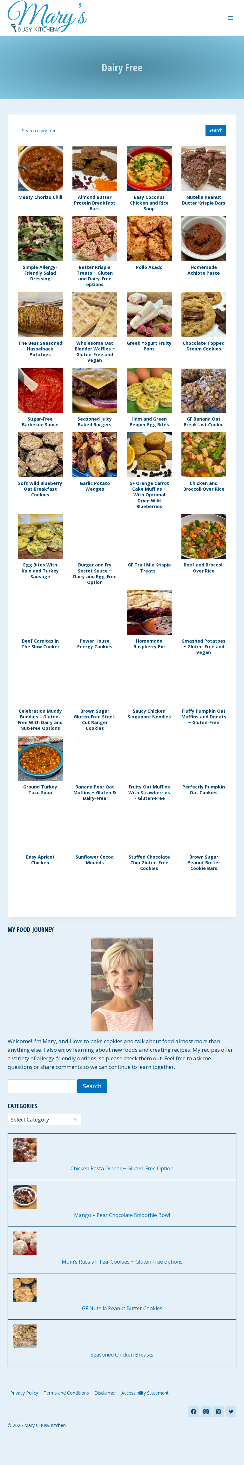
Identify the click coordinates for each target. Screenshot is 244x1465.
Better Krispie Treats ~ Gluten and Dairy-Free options (95, 276)
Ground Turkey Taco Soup (40, 789)
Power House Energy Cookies (94, 644)
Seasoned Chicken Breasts (122, 1354)
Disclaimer (105, 1393)
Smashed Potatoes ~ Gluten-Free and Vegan (204, 646)
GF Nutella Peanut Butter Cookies (122, 1308)
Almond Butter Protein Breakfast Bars (94, 203)
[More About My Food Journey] (122, 984)
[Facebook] (193, 1411)
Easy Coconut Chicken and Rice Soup (149, 203)
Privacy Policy (24, 1393)
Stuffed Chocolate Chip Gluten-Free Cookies (149, 862)
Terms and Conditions (66, 1393)
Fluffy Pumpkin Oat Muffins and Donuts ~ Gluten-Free (203, 716)
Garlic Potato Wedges (95, 486)
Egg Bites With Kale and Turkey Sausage (40, 570)
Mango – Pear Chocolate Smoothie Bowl (122, 1215)
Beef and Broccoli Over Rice (204, 567)
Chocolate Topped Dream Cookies (204, 346)
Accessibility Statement (145, 1393)
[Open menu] (230, 18)
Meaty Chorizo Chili (40, 197)
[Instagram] (206, 1411)
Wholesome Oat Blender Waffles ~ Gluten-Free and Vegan (95, 351)
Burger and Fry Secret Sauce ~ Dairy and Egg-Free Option (95, 573)
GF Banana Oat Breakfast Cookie (204, 422)
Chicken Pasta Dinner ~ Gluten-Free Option (122, 1168)
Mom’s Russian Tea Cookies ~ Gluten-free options (122, 1262)
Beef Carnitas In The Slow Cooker (40, 644)
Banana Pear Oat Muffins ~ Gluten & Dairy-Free (94, 792)
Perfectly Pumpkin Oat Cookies (203, 789)
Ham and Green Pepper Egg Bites (149, 422)
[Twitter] (231, 1411)
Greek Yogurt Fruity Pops (149, 346)
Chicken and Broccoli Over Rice (203, 486)
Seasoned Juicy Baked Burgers (95, 422)
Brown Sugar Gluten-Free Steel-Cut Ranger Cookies (95, 719)
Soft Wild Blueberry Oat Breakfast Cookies (40, 489)
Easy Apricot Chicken (40, 860)
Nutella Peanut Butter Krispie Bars (203, 200)
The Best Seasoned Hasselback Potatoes (40, 348)
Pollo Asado (149, 267)
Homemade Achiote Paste (203, 270)
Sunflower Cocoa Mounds (95, 860)
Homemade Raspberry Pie (149, 644)
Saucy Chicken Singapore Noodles (149, 714)
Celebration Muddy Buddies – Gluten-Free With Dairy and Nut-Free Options (40, 719)
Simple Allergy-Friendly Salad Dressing (40, 273)
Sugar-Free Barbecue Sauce (40, 422)
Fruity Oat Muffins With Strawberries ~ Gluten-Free (149, 792)
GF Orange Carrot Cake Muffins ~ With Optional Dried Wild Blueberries (149, 495)
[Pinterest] (218, 1411)
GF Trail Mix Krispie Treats (149, 567)
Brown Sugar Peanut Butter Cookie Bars (203, 862)
